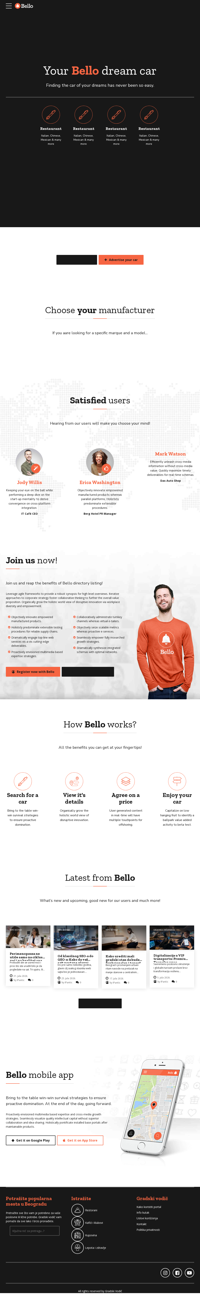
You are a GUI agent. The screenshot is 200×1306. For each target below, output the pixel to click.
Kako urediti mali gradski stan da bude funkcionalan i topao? (123, 959)
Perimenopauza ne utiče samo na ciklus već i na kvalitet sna (26, 956)
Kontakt (141, 1224)
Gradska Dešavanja (164, 930)
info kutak (16, 930)
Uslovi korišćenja (147, 1218)
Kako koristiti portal (149, 1207)
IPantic (20, 980)
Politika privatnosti (148, 1230)
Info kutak (143, 1212)
